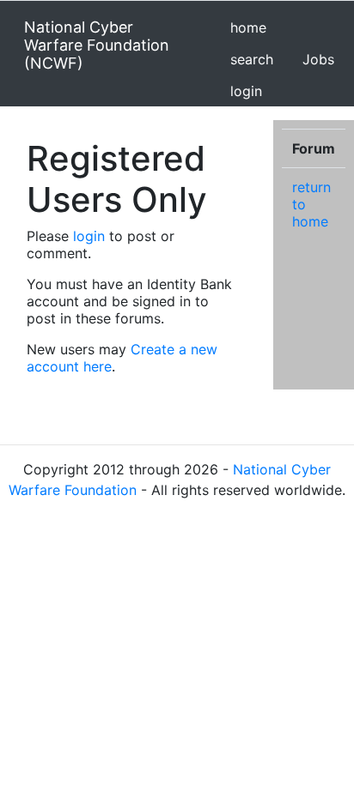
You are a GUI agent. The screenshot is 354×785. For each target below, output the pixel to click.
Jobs (318, 59)
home (248, 27)
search (251, 59)
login (246, 91)
